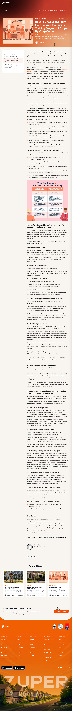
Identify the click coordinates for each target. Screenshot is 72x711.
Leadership (4, 647)
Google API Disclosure (64, 709)
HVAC (31, 644)
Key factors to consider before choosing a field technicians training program (11, 60)
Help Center (47, 642)
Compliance (55, 709)
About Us (3, 639)
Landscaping (33, 647)
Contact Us (3, 644)
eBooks (60, 647)
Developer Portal (48, 657)
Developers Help (48, 655)
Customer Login (48, 639)
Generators (32, 642)
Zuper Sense (19, 658)
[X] (70, 667)
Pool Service (33, 650)
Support (31, 709)
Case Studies (62, 642)
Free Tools (61, 650)
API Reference (47, 652)
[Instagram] (61, 667)
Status (45, 660)
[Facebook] (58, 667)
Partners (3, 650)
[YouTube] (64, 667)
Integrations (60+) (20, 642)
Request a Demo (61, 611)
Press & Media (4, 655)
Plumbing (32, 652)
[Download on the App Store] (19, 668)
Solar (31, 658)
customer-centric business (41, 96)
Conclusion (6, 70)
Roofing (32, 655)
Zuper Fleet (18, 650)
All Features (18, 639)
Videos (60, 655)
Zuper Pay (18, 655)
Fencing (32, 639)
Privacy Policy (47, 709)
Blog (44, 10)
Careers (3, 642)
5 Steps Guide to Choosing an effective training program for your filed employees (12, 66)
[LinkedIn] (67, 667)
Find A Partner (4, 652)
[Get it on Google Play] (7, 668)
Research (61, 652)
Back (6, 10)
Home (40, 10)
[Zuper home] (5, 3)
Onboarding (47, 644)
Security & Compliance (6, 658)
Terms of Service (38, 709)
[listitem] (28, 557)
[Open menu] (69, 3)
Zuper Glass (18, 652)
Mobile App (18, 644)
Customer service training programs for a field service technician (12, 55)
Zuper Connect (19, 647)
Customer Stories (63, 644)
